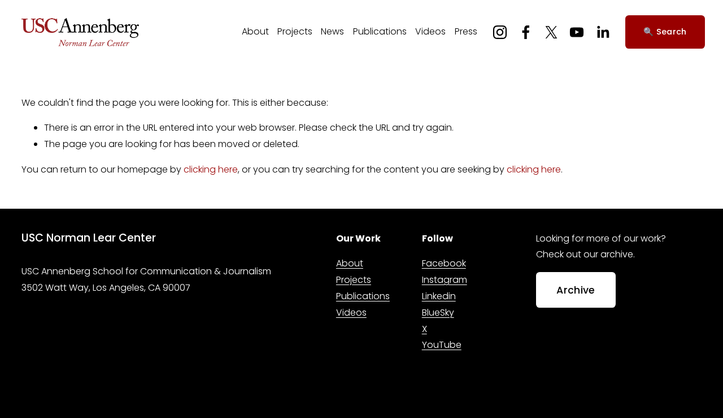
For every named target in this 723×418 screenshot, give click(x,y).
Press (466, 31)
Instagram (444, 279)
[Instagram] (499, 32)
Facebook (444, 263)
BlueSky (438, 312)
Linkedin (439, 296)
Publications (380, 31)
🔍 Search (664, 31)
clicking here (211, 169)
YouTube (441, 344)
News (332, 31)
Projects (294, 31)
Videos (430, 31)
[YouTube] (576, 32)
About (255, 31)
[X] (551, 32)
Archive (575, 290)
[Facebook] (525, 32)
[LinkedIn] (602, 32)
